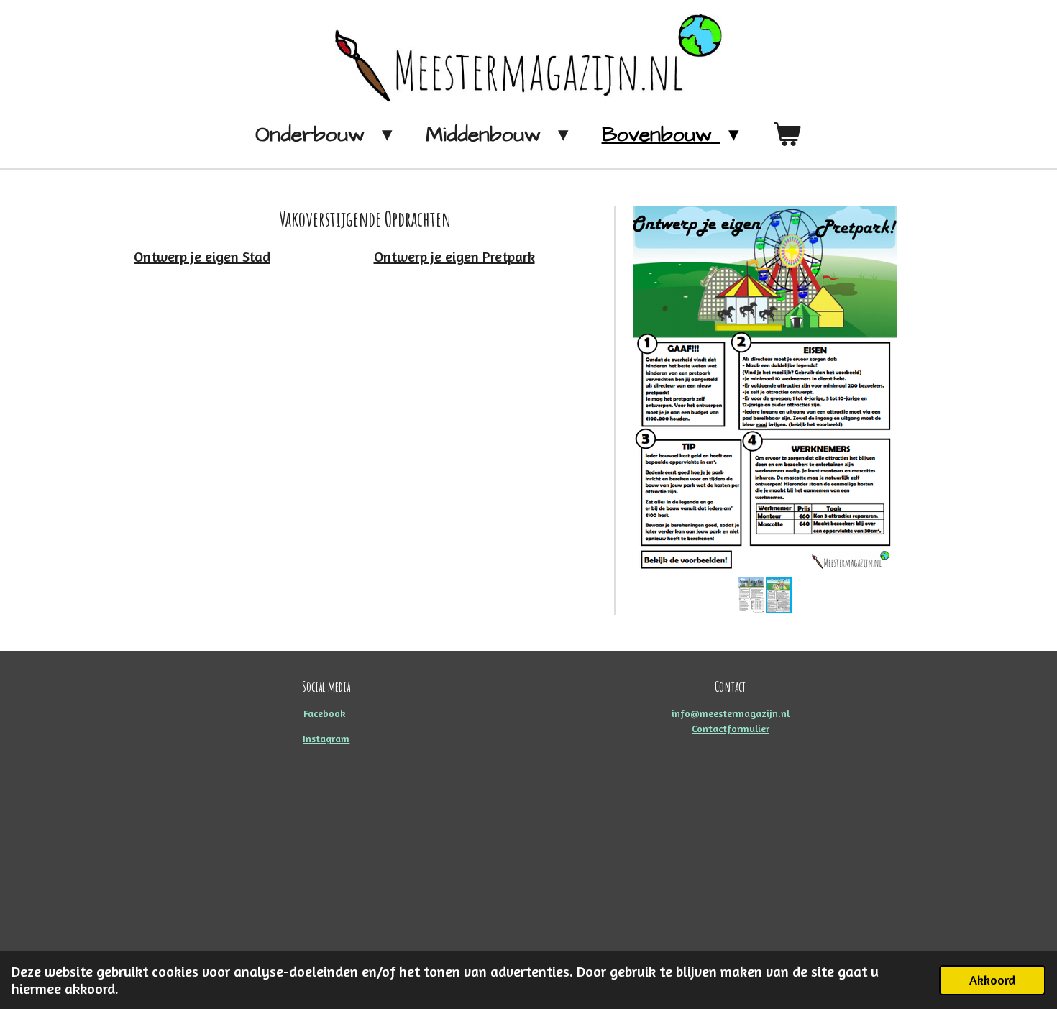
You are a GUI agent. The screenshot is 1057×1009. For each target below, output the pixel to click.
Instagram (326, 738)
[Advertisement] (528, 861)
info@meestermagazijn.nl (731, 713)
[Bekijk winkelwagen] (787, 135)
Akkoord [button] (992, 979)
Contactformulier (730, 728)
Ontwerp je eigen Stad (202, 256)
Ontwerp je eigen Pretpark (454, 256)
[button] (883, 218)
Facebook (326, 713)
